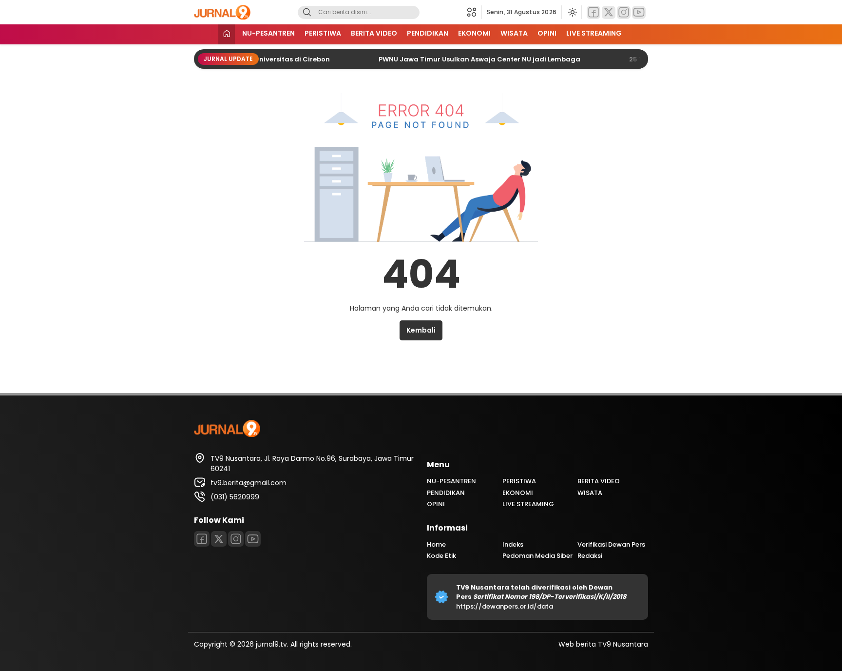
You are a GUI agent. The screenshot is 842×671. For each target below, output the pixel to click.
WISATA (514, 33)
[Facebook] (593, 12)
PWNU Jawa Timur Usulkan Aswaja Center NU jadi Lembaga (467, 59)
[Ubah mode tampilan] (571, 12)
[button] (474, 12)
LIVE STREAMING (594, 33)
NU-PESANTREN (268, 33)
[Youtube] (639, 12)
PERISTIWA (323, 33)
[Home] (226, 34)
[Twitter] (608, 12)
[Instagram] (624, 12)
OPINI (546, 33)
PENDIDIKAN (427, 33)
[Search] (307, 12)
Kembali (421, 330)
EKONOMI (474, 33)
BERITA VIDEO (374, 33)
